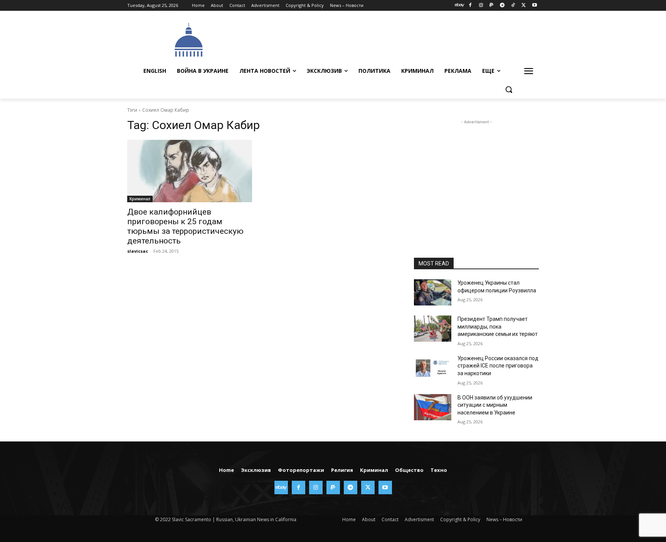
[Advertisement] (391, 39)
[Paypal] (491, 5)
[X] (523, 5)
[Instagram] (480, 5)
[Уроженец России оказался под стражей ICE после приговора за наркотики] (432, 368)
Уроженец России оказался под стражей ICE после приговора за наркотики (497, 365)
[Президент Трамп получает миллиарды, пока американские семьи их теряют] (432, 328)
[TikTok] (513, 5)
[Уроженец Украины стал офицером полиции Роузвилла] (432, 292)
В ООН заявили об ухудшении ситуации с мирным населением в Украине (494, 405)
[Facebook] (470, 5)
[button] (509, 89)
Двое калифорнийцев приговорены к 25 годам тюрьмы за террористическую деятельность (185, 226)
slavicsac (137, 251)
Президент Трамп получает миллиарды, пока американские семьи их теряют (497, 326)
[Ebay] (459, 5)
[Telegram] (502, 5)
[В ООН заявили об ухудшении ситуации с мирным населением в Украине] (432, 407)
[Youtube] (534, 5)
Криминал (140, 198)
